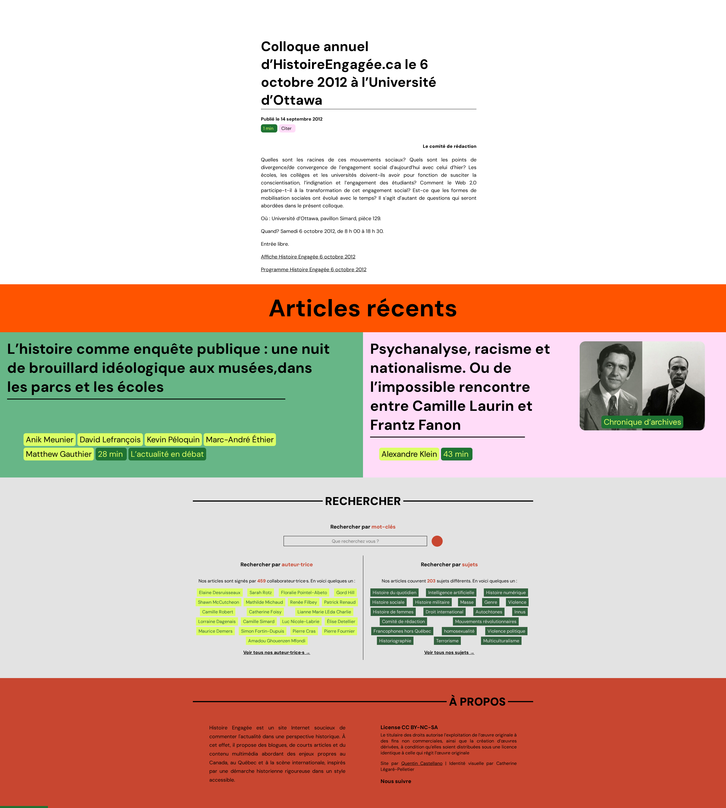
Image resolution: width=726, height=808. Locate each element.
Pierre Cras (304, 631)
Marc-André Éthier (240, 439)
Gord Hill (345, 593)
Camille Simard (259, 621)
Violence (517, 602)
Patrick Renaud (340, 602)
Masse (467, 602)
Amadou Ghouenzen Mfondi (276, 641)
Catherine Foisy (265, 612)
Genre (490, 602)
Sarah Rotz (261, 593)
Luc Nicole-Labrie (300, 621)
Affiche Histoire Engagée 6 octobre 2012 (308, 256)
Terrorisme (447, 641)
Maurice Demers (216, 631)
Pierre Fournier (339, 631)
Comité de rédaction (403, 621)
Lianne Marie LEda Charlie (324, 612)
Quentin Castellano (422, 763)
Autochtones (489, 612)
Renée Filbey (303, 602)
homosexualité (459, 631)
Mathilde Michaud (264, 602)
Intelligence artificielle (451, 593)
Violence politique (506, 631)
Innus (519, 612)
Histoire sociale (388, 602)
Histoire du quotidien (394, 593)
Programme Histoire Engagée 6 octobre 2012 (313, 269)
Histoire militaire (432, 602)
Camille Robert (217, 612)
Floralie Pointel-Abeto (304, 593)
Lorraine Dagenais (217, 621)
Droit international (444, 612)
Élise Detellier (341, 621)
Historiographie (395, 641)
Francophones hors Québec (402, 631)
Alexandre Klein (409, 454)
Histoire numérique (506, 593)
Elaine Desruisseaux (219, 593)
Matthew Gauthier (59, 454)
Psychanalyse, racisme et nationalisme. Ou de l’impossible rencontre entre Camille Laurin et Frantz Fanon (460, 386)
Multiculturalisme (501, 641)
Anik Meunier (49, 439)
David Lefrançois (110, 439)
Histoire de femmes (393, 612)
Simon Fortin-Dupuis (262, 631)
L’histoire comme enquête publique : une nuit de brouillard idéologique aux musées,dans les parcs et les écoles (168, 367)
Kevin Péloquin (173, 439)
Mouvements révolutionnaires (485, 621)
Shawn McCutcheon (218, 602)
